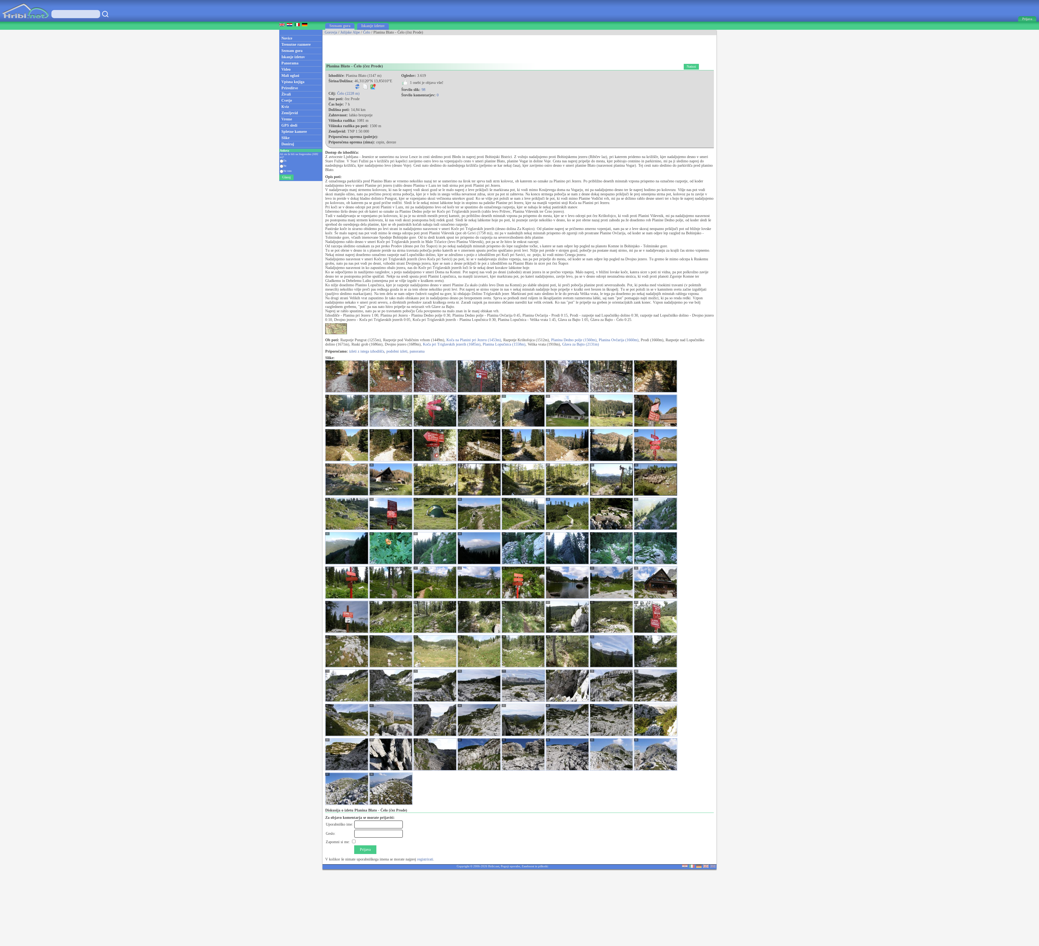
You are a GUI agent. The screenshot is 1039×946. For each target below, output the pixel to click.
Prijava (365, 850)
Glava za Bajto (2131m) (580, 344)
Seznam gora (339, 26)
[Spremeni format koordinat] (357, 88)
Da (284, 160)
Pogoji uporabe (510, 866)
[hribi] (25, 20)
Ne (284, 165)
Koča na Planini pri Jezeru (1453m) (473, 340)
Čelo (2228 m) (348, 93)
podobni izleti (396, 351)
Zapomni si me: (338, 842)
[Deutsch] (699, 867)
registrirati (425, 859)
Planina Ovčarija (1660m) (619, 340)
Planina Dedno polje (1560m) (574, 340)
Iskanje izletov (373, 26)
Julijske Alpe (350, 32)
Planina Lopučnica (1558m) (504, 344)
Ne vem (287, 170)
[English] (706, 867)
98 (423, 90)
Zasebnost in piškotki (535, 866)
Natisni (691, 66)
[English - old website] (713, 867)
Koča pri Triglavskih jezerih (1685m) (452, 344)
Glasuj (286, 177)
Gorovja (331, 32)
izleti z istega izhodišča (366, 351)
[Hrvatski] (685, 867)
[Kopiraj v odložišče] (365, 88)
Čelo (366, 32)
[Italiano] (692, 867)
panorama (417, 351)
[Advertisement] (421, 47)
